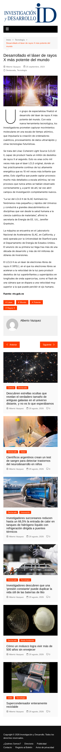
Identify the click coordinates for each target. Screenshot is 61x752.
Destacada (11, 70)
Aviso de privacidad (45, 747)
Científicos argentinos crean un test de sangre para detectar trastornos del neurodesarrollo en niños (28, 461)
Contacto (7, 747)
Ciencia (11, 388)
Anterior (13, 344)
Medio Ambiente (27, 640)
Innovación (25, 512)
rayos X (11, 308)
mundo (23, 302)
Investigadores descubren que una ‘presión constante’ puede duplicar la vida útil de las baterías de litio (29, 589)
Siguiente (47, 344)
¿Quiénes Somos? (12, 744)
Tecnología (22, 70)
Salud (23, 452)
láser (9, 302)
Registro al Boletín (23, 747)
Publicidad (41, 744)
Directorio (28, 744)
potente (37, 302)
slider (10, 698)
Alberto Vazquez (13, 67)
